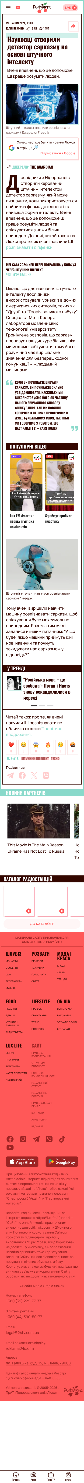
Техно (55, 758)
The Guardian (41, 167)
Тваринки (38, 967)
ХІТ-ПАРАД (63, 1029)
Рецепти (11, 1008)
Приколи (37, 961)
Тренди (62, 979)
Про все (37, 1008)
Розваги (41, 953)
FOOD (11, 1001)
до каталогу (42, 924)
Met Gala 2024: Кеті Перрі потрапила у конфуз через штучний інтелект (41, 267)
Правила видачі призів (42, 1104)
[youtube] (10, 1147)
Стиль (61, 972)
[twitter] (34, 775)
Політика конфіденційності (42, 1074)
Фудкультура (14, 1032)
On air (63, 1001)
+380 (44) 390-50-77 (24, 1316)
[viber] (46, 775)
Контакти (38, 1112)
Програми (12, 1059)
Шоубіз (13, 953)
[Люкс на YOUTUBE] (18, 7)
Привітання (39, 1015)
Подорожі (38, 1029)
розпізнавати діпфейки (29, 247)
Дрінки (10, 1015)
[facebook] (22, 775)
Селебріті (12, 967)
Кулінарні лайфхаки (12, 1024)
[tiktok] (62, 1139)
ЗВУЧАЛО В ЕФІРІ (67, 1022)
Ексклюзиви (14, 981)
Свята (35, 981)
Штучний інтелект (35, 758)
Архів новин (39, 1119)
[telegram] (10, 775)
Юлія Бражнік (15, 28)
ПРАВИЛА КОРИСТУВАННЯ (41, 1054)
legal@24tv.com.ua (22, 1332)
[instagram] (23, 1139)
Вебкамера (13, 1066)
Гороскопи (39, 974)
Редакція (37, 1126)
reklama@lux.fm (20, 1348)
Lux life (14, 1045)
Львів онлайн (15, 1079)
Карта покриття (16, 1073)
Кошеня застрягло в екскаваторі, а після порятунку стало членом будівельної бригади (47, 688)
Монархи (12, 961)
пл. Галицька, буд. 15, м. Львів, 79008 (38, 1363)
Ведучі (10, 1052)
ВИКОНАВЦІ (64, 1015)
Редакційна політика (39, 1094)
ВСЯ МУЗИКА (64, 1008)
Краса (61, 965)
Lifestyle (12, 758)
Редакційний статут (40, 1084)
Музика (11, 988)
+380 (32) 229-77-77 (23, 1300)
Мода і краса (64, 956)
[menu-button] (8, 7)
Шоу (8, 974)
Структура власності (38, 1064)
